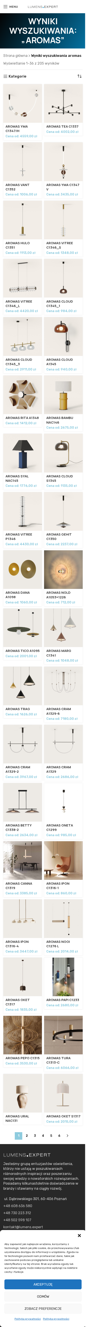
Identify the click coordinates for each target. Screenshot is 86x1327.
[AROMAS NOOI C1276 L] (63, 918)
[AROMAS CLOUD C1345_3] (22, 336)
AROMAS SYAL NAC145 (17, 478)
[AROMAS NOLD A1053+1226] (63, 569)
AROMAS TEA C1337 (62, 126)
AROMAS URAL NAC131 (17, 1118)
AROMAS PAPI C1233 (62, 1000)
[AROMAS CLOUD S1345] (63, 453)
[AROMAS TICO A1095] (22, 628)
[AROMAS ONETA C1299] (63, 802)
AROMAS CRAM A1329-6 (58, 711)
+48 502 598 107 (17, 1220)
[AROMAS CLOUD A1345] (63, 336)
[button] (79, 1235)
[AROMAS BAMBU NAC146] (63, 395)
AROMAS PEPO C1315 (23, 1058)
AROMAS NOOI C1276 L (58, 944)
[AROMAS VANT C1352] (22, 161)
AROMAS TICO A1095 (23, 651)
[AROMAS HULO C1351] (22, 220)
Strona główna (15, 56)
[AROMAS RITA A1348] (22, 395)
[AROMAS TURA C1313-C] (63, 1035)
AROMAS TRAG (18, 709)
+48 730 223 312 (17, 1213)
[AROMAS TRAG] (22, 686)
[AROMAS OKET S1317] (63, 1093)
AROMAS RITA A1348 (22, 418)
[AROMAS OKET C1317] (22, 977)
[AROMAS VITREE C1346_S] (63, 220)
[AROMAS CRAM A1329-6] (63, 686)
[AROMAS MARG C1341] (63, 628)
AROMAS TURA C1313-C (58, 1060)
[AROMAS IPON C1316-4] (22, 918)
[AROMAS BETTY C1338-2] (22, 802)
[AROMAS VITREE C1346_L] (22, 278)
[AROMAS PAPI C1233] (63, 977)
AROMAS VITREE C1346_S (59, 245)
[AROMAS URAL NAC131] (22, 1093)
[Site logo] (43, 6)
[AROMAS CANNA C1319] (22, 860)
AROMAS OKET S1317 (63, 1116)
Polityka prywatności (28, 1318)
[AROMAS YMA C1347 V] (63, 161)
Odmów (43, 1297)
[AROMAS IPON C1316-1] (63, 860)
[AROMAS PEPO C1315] (22, 1035)
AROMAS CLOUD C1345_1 (59, 303)
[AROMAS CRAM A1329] (63, 744)
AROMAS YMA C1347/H (17, 128)
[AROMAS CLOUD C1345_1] (63, 278)
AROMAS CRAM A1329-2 (18, 769)
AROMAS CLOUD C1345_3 (19, 361)
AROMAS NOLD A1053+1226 (58, 594)
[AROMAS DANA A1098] (22, 569)
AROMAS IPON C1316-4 (17, 944)
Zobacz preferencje (43, 1309)
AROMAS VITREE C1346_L (19, 303)
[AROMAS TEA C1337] (63, 103)
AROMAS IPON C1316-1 (57, 885)
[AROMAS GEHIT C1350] (63, 511)
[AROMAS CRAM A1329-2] (22, 744)
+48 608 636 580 (17, 1206)
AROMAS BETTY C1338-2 (19, 827)
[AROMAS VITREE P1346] (22, 511)
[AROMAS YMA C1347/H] (22, 103)
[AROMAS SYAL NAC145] (22, 453)
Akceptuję (43, 1284)
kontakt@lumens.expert (23, 1227)
